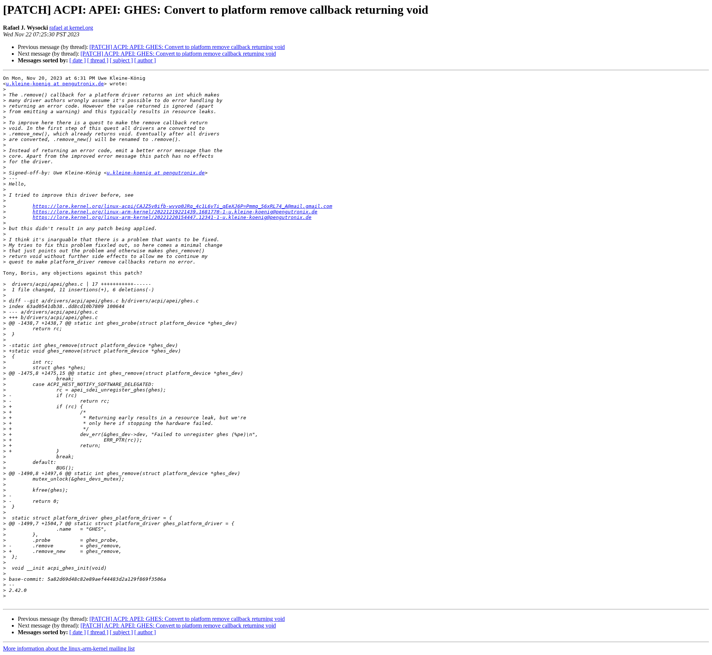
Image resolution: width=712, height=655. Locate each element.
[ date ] (77, 60)
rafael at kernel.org (71, 27)
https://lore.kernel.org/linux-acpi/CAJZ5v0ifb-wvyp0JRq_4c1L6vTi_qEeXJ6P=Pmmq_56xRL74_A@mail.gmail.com (182, 206)
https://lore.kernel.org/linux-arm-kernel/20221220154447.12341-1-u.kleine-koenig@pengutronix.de (172, 217)
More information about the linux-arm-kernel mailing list (69, 648)
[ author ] (145, 60)
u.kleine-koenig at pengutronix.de (55, 83)
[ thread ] (97, 60)
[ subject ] (121, 60)
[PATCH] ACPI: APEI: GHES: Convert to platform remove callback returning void (187, 47)
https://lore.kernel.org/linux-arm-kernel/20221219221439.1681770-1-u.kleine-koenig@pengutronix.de (175, 211)
